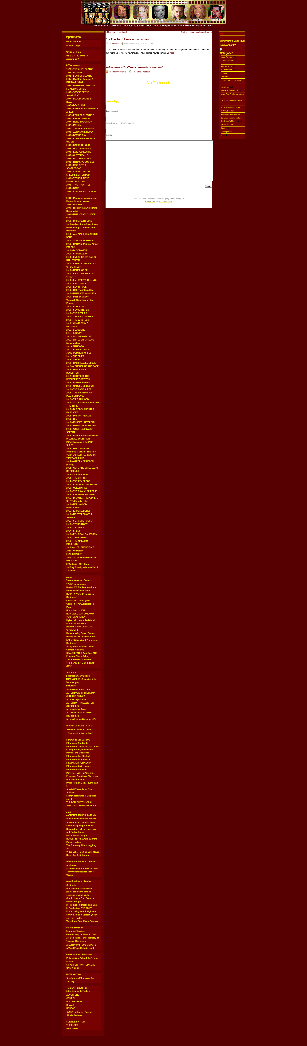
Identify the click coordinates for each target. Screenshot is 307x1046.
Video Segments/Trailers (78, 991)
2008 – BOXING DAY (76, 135)
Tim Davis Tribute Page (77, 988)
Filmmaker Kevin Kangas (78, 766)
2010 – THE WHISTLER (77, 320)
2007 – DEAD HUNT (75, 105)
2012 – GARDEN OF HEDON (80, 386)
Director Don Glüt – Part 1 (79, 726)
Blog (221, 34)
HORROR (70, 1008)
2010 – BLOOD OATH (76, 250)
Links (68, 812)
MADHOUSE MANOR (229, 90)
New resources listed (117, 32)
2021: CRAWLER (74, 554)
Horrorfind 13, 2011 (75, 610)
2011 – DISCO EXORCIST (78, 336)
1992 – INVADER (74, 72)
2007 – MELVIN (73, 125)
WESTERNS (72, 1028)
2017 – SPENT (73, 531)
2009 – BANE (72, 188)
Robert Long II (73, 45)
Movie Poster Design (76, 835)
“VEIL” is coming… (76, 584)
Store (223, 128)
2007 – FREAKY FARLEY (78, 118)
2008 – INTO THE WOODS (79, 158)
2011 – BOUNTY (74, 333)
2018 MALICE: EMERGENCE (80, 547)
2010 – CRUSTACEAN (76, 254)
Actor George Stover (76, 699)
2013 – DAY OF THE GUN (78, 416)
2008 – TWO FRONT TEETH (79, 185)
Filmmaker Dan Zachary (78, 740)
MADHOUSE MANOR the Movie (81, 815)
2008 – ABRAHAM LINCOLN (79, 132)
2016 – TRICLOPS (75, 527)
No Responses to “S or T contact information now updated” (135, 67)
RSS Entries (150, 201)
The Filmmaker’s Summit (78, 659)
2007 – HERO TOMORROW (79, 122)
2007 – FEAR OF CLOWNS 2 (80, 115)
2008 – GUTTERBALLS (77, 155)
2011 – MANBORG (75, 346)
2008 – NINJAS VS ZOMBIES (80, 162)
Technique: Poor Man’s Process (82, 921)
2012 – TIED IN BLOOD (77, 399)
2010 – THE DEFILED (76, 313)
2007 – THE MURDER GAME (80, 128)
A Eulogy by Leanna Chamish (81, 945)
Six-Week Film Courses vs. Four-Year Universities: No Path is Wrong (82, 872)
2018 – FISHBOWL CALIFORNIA (82, 534)
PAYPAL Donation (74, 928)
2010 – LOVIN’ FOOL (76, 287)
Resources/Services (75, 931)
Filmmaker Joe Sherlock (78, 756)
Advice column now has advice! (195, 32)
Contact (69, 577)
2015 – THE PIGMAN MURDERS (81, 491)
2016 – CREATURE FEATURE (80, 494)
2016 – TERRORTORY (77, 524)
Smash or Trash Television (79, 954)
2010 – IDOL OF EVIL (76, 283)
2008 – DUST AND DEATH (78, 148)
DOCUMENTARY (74, 1001)
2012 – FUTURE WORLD (78, 382)
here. (172, 53)
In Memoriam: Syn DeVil (78, 676)
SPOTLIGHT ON (73, 974)
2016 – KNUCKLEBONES (78, 511)
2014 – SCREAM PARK (77, 474)
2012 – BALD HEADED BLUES (81, 363)
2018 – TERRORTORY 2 (77, 537)
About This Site (73, 41)
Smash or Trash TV (228, 125)
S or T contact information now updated (128, 39)
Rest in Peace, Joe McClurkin (80, 636)
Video (223, 135)
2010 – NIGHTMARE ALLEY (79, 290)
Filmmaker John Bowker (78, 759)
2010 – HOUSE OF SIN (77, 270)
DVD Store (71, 672)
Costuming (71, 885)
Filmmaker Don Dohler (77, 743)
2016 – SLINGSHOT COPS (79, 521)
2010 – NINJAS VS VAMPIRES (81, 293)
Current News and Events (78, 580)
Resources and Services (230, 114)
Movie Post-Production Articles (81, 818)
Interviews (71, 686)
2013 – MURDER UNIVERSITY (80, 422)
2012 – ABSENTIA (75, 359)
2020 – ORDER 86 (74, 551)
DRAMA (70, 1005)
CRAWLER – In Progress (78, 600)
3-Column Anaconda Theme (149, 199)
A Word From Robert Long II (80, 948)
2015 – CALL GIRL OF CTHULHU (82, 484)
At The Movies (73, 65)
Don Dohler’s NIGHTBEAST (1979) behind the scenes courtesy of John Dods (79, 891)
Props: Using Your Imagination (81, 911)
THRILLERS (72, 1025)
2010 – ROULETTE (75, 306)
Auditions (71, 865)
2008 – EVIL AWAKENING (78, 152)
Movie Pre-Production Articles (80, 861)
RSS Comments (165, 201)
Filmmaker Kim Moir (76, 769)
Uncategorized (226, 132)
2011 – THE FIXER (75, 356)
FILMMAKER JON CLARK (78, 763)
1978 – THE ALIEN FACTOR (79, 69)
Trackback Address (141, 72)
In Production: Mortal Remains (81, 905)
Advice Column (73, 52)
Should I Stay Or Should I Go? (81, 934)
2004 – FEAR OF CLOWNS (79, 76)
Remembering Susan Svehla (80, 633)
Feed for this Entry (117, 72)
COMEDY (70, 998)
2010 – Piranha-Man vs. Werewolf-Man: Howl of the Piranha (79, 300)
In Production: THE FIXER (79, 908)
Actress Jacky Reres (76, 709)
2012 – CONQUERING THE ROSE (82, 366)
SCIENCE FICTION (75, 1022)
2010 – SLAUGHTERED (77, 310)
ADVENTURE (72, 995)
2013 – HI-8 (71, 419)
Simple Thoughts (177, 199)
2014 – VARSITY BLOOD (78, 481)
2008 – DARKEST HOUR (78, 145)
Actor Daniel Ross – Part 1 (79, 689)
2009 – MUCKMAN (75, 204)
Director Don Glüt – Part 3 (80, 733)
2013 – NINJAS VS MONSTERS (81, 425)
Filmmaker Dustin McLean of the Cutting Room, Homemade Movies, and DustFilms (82, 749)
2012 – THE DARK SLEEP (78, 389)
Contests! (224, 77)
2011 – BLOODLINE (75, 330)
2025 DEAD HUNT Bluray (78, 564)
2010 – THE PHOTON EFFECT (81, 316)
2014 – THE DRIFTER (76, 478)
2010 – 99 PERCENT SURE (79, 221)
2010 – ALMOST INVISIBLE (79, 240)
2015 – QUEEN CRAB (76, 488)
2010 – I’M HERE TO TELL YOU (81, 280)
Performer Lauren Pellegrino (80, 773)
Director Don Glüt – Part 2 (80, 729)
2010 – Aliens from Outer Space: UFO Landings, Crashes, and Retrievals (82, 227)
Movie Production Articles (78, 881)
